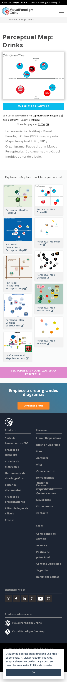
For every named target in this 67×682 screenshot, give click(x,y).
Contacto (42, 513)
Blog (39, 464)
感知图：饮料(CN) (30, 119)
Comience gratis (33, 405)
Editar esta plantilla (33, 106)
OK (33, 672)
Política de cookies (41, 665)
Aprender (42, 458)
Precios (9, 520)
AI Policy (41, 545)
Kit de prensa (44, 506)
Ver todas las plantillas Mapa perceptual (33, 372)
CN (47, 124)
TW (43, 124)
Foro (39, 451)
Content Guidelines (48, 563)
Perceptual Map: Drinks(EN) (43, 115)
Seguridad (42, 570)
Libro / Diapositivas (48, 438)
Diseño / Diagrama (48, 444)
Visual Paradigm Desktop (44, 2)
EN (39, 124)
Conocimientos (46, 471)
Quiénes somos (46, 493)
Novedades (43, 499)
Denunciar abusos (47, 577)
